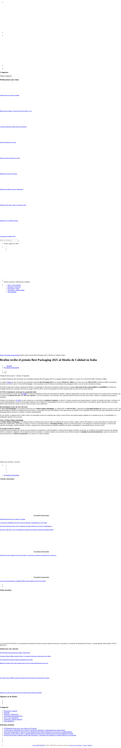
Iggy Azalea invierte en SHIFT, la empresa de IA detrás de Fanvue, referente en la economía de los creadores (24, 677)
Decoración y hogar (13, 288)
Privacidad (78, 745)
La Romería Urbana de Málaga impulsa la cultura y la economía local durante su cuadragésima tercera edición (25, 656)
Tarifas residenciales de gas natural (8, 142)
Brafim (9, 382)
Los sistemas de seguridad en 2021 (8, 236)
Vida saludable (12, 292)
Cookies (85, 745)
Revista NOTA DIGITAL (39, 745)
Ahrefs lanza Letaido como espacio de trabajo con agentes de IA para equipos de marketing (21, 692)
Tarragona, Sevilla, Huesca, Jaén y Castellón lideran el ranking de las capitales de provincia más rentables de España (26, 529)
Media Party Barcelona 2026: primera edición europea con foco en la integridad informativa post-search (24, 663)
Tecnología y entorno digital (16, 290)
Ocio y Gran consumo (14, 285)
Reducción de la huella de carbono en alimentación (11, 189)
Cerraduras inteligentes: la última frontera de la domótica (13, 126)
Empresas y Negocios (14, 287)
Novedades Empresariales (11, 355)
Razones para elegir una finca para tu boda (10, 158)
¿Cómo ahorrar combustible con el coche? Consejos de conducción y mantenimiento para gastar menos (23, 522)
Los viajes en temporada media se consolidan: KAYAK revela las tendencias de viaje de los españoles (23, 581)
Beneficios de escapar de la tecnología (8, 173)
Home (2, 355)
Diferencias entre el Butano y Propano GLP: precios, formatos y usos (16, 111)
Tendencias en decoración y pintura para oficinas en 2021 (13, 205)
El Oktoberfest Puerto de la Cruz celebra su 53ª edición (12, 519)
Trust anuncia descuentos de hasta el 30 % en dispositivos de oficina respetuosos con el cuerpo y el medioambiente (26, 526)
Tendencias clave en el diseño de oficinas (9, 220)
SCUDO (18, 400)
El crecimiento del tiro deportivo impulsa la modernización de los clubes (16, 659)
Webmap (90, 745)
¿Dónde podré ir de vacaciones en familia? (9, 95)
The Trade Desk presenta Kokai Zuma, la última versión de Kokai (15, 652)
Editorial (6, 712)
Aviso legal (72, 745)
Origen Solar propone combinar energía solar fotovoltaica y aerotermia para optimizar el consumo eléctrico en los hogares (28, 555)
